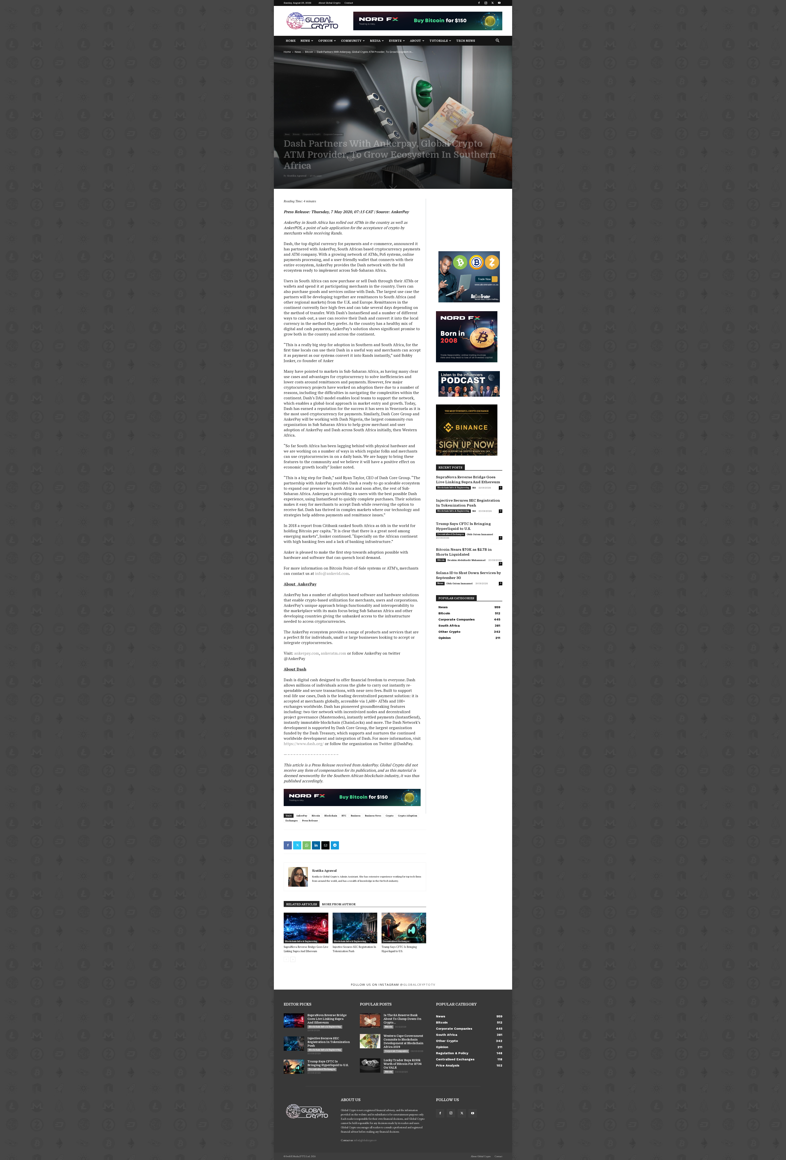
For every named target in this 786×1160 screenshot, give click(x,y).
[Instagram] (486, 3)
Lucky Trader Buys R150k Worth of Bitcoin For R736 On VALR (403, 1064)
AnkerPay (301, 815)
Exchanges (292, 820)
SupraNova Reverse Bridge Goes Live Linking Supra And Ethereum (327, 1019)
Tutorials (438, 40)
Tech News (465, 40)
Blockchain (330, 815)
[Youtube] (499, 3)
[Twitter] (492, 3)
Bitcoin (309, 52)
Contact (348, 3)
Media (375, 40)
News (305, 40)
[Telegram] (335, 845)
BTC (344, 815)
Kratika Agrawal (296, 175)
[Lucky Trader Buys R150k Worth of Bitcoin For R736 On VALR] (370, 1065)
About (415, 40)
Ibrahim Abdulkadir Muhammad (466, 560)
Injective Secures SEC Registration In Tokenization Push (328, 1042)
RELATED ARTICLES (301, 904)
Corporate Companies (333, 134)
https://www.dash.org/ (304, 743)
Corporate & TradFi (311, 134)
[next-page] (292, 959)
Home (291, 40)
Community (351, 40)
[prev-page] (286, 959)
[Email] (325, 845)
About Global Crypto (329, 3)
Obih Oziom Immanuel (480, 534)
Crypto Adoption (407, 815)
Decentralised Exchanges (396, 941)
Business (355, 815)
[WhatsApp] (307, 845)
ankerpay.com (306, 653)
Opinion (325, 40)
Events (395, 40)
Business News (373, 815)
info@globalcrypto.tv (365, 1140)
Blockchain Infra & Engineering (301, 941)
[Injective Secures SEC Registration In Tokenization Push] (355, 928)
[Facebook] (479, 3)
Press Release (310, 820)
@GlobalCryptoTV (417, 984)
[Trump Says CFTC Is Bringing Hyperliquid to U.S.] (404, 928)
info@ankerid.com (332, 573)
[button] (497, 41)
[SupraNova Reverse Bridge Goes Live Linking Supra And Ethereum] (306, 928)
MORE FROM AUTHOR (339, 904)
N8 (474, 488)
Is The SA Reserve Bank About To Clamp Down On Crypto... (402, 1019)
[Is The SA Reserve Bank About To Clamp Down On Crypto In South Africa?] (370, 1020)
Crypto (389, 815)
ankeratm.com (333, 653)
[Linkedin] (316, 845)
